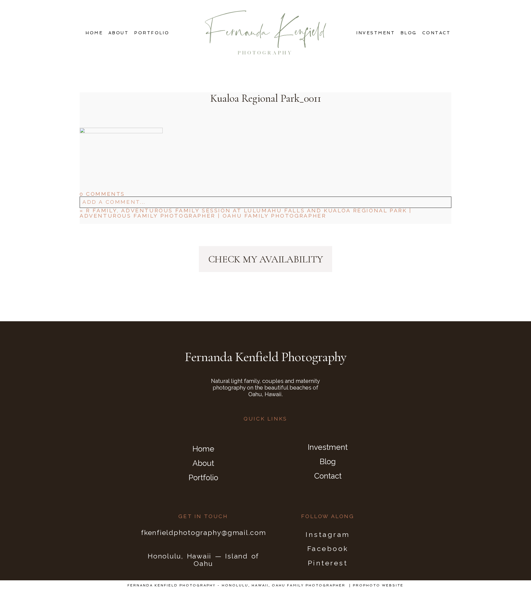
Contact (436, 32)
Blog (408, 32)
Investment (375, 32)
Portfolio (151, 32)
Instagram (328, 534)
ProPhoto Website (378, 585)
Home (94, 32)
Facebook (327, 548)
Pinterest (328, 563)
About (118, 32)
